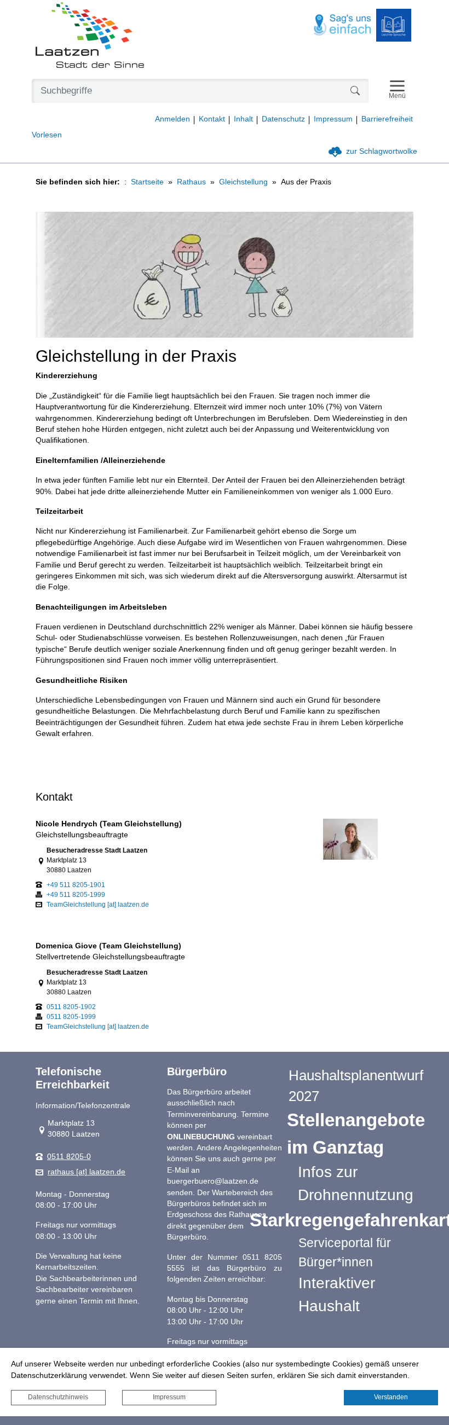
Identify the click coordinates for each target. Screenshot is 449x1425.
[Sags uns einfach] (343, 25)
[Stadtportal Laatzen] (90, 36)
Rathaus (191, 182)
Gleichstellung (243, 182)
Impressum (169, 1397)
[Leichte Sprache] (393, 25)
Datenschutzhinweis (58, 1397)
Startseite (147, 182)
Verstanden (391, 1397)
